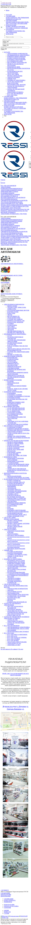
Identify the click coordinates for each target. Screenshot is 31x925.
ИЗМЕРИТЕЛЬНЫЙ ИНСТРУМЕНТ (18, 428)
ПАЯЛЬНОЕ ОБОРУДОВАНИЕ (16, 59)
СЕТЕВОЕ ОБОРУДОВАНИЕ (15, 565)
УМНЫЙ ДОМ (11, 78)
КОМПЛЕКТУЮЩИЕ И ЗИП (15, 402)
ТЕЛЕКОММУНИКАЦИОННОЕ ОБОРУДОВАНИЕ (16, 567)
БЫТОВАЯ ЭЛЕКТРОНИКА (15, 535)
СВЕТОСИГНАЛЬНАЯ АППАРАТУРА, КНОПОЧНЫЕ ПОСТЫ (18, 349)
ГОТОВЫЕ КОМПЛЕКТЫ (15, 551)
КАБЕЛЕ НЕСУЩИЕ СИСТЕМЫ (17, 455)
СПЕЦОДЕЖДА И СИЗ (14, 643)
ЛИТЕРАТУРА (11, 599)
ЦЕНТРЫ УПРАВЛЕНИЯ (14, 553)
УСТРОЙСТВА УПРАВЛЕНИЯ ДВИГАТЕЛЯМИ (16, 340)
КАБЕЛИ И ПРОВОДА (14, 495)
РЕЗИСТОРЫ (11, 313)
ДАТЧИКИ (10, 323)
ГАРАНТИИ (24, 28)
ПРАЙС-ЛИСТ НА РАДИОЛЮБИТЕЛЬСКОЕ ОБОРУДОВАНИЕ (15, 674)
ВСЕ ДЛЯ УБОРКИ (13, 640)
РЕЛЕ (9, 387)
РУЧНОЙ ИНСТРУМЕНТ (14, 427)
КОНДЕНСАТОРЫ (12, 312)
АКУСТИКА (11, 326)
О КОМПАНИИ (8, 96)
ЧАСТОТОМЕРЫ (12, 362)
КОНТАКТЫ (7, 114)
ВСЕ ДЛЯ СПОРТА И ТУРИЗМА (17, 637)
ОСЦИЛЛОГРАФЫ (12, 359)
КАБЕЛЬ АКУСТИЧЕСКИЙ (15, 449)
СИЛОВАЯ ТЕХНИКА (14, 578)
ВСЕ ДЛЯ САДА (12, 636)
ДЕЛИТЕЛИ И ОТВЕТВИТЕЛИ (16, 468)
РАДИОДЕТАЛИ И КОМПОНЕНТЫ (18, 511)
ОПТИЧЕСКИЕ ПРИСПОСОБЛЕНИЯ (18, 430)
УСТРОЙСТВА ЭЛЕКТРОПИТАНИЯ (18, 351)
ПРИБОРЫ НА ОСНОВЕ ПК (15, 375)
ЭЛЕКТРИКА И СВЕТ (13, 645)
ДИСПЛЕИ (10, 329)
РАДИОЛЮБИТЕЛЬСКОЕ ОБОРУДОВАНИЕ (15, 72)
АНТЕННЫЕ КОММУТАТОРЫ (16, 500)
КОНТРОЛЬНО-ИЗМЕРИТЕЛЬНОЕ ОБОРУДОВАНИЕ (17, 373)
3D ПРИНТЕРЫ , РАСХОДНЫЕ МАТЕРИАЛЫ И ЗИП (16, 596)
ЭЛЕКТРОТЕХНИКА (13, 77)
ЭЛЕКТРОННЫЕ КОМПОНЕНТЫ (17, 53)
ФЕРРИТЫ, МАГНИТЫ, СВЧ (15, 320)
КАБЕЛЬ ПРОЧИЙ (12, 454)
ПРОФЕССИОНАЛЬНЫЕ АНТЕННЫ (18, 523)
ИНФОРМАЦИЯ (5, 896)
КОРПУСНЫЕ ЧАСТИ (14, 615)
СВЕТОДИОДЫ (12, 328)
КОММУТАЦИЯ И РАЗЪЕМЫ (16, 58)
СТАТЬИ (6, 913)
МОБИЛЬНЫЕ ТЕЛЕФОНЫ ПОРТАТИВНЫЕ (15, 459)
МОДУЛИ (10, 600)
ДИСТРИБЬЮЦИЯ (23, 17)
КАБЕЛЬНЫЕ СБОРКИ (14, 452)
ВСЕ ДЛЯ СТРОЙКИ (13, 639)
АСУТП (9, 335)
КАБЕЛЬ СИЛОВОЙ (13, 448)
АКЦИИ (6, 910)
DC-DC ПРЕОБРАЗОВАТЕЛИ (16, 409)
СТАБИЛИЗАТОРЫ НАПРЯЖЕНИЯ (18, 574)
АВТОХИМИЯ (11, 630)
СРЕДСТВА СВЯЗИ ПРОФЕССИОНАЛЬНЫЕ (14, 75)
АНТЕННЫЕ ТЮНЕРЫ (14, 492)
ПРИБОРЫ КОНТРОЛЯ (14, 366)
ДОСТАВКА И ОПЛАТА (13, 28)
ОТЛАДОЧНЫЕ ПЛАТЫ (14, 591)
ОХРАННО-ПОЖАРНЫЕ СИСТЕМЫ (18, 477)
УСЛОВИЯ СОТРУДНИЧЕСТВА (15, 31)
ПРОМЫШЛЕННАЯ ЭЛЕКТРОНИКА (18, 55)
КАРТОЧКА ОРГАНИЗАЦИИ (18, 23)
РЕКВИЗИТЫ (10, 19)
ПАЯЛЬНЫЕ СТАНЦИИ (14, 394)
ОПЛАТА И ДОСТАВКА (11, 906)
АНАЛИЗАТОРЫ (12, 365)
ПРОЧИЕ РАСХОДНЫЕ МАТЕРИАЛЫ (18, 437)
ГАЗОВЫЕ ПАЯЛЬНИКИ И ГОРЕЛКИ (18, 396)
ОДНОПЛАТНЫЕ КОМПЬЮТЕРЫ (17, 588)
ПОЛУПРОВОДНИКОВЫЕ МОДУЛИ (18, 310)
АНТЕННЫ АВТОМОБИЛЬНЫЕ (17, 491)
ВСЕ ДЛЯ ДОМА (12, 95)
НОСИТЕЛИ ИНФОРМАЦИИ (16, 572)
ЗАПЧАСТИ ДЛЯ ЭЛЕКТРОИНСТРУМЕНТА (15, 620)
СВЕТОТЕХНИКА (12, 534)
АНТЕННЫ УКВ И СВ (14, 489)
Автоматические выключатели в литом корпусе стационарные (18, 543)
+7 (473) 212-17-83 (6, 3)
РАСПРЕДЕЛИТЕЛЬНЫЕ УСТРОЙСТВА (14, 343)
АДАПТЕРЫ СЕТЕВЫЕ (14, 412)
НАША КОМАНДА (11, 17)
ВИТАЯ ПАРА (11, 451)
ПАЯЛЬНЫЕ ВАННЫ (13, 397)
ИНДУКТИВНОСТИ (13, 316)
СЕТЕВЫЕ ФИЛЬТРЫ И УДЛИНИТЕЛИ (14, 582)
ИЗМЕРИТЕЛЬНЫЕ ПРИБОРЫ (16, 56)
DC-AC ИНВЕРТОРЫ (13, 411)
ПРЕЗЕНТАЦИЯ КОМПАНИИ (15, 22)
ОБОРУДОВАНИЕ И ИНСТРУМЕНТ (18, 631)
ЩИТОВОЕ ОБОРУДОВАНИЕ (16, 548)
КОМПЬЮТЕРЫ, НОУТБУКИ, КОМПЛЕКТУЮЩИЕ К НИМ (16, 562)
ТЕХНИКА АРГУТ (12, 494)
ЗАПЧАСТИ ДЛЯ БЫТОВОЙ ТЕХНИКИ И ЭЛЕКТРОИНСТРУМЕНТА (14, 212)
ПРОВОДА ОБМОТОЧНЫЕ (15, 443)
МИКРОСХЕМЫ (12, 306)
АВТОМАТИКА (12, 501)
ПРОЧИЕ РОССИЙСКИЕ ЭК (15, 332)
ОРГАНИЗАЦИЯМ (9, 101)
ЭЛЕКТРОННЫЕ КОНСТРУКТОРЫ (18, 594)
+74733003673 (5, 890)
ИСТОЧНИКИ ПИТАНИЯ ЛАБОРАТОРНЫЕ (15, 414)
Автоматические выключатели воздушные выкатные (16, 546)
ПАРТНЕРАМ (8, 110)
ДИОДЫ (9, 314)
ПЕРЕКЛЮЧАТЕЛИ (13, 383)
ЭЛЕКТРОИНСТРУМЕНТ (14, 431)
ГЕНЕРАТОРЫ (11, 360)
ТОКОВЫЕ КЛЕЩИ (13, 368)
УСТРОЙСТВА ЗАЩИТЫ (14, 319)
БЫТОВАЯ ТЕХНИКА (14, 579)
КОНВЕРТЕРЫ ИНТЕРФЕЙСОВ (17, 602)
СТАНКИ (10, 439)
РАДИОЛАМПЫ (12, 325)
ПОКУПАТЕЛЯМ (9, 105)
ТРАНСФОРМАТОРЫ (13, 317)
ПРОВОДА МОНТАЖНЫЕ (15, 442)
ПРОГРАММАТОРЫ (13, 593)
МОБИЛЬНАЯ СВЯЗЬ (13, 67)
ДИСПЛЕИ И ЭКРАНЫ (14, 609)
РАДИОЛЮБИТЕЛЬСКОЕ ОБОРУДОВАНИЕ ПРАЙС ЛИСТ (17, 513)
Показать (3, 300)
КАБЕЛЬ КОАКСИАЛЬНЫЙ (15, 446)
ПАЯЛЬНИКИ (11, 393)
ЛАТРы (9, 420)
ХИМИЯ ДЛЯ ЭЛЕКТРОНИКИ (16, 436)
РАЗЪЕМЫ (10, 381)
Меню (7, 10)
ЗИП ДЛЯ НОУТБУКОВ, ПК (15, 614)
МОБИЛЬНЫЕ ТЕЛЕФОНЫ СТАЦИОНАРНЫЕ (15, 462)
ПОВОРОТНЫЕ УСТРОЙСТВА (16, 498)
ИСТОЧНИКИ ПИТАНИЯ (15, 61)
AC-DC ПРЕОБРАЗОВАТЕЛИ (16, 408)
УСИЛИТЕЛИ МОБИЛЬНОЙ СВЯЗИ (18, 464)
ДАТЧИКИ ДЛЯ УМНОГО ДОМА (17, 554)
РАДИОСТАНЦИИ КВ (14, 480)
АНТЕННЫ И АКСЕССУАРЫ (16, 560)
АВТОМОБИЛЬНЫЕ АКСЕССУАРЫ (18, 628)
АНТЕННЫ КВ (11, 488)
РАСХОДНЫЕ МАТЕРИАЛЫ (15, 497)
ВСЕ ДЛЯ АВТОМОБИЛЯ (15, 93)
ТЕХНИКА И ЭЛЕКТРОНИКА (16, 80)
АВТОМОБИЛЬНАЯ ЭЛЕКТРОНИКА (18, 627)
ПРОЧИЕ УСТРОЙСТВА (14, 354)
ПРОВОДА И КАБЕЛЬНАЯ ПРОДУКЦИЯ (15, 64)
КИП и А (10, 353)
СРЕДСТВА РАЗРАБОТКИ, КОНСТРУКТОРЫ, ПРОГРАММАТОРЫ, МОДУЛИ (16, 83)
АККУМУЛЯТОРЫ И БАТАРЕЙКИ (17, 424)
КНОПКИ (10, 384)
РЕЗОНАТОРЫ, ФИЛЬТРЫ (15, 322)
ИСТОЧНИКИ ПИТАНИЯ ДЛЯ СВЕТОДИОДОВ (16, 417)
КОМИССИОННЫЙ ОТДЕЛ (15, 516)
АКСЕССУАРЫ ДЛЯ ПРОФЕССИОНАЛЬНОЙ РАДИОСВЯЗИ (14, 526)
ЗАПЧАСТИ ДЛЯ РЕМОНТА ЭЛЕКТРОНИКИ (15, 86)
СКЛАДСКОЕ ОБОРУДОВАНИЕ (17, 642)
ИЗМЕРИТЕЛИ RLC (13, 363)
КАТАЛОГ (7, 52)
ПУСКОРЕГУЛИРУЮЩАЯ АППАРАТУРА (15, 337)
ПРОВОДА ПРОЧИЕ (13, 445)
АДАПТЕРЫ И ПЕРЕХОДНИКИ (16, 386)
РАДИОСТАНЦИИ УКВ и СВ (16, 482)
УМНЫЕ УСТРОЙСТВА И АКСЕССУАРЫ (15, 556)
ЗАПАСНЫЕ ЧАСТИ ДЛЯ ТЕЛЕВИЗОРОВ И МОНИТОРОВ (17, 611)
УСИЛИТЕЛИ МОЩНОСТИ (15, 483)
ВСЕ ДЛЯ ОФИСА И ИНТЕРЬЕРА (17, 634)
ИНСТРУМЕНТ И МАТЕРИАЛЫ (17, 62)
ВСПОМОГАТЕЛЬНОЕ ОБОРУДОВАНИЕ (14, 404)
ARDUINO (10, 590)
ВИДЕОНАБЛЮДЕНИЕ (14, 476)
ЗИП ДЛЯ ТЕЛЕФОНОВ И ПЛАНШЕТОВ (15, 607)
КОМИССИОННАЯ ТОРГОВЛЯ (15, 26)
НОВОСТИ (17, 19)
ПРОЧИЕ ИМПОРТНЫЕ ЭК (15, 331)
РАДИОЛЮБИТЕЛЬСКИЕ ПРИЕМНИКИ (15, 485)
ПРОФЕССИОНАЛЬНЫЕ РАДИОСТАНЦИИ (14, 521)
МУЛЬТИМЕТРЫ (12, 357)
